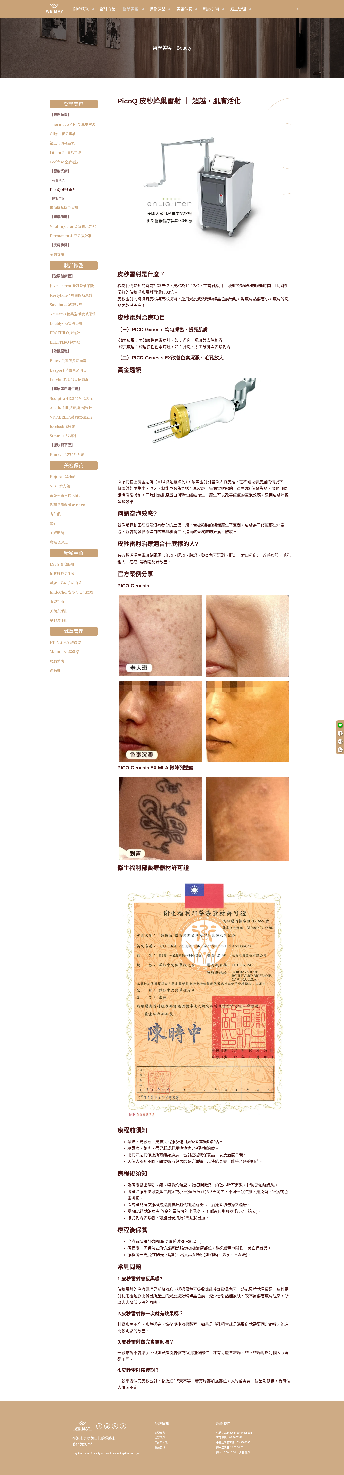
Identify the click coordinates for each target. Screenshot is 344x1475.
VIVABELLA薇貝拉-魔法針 (72, 417)
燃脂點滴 (57, 660)
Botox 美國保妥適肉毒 (68, 360)
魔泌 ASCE (59, 542)
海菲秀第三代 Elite (65, 495)
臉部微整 (157, 9)
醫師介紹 (108, 9)
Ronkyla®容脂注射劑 (67, 454)
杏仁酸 (55, 513)
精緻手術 (211, 9)
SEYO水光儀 (60, 485)
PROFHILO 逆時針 (65, 332)
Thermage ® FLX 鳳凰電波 (73, 124)
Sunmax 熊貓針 (63, 435)
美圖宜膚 (57, 254)
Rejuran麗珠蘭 (62, 476)
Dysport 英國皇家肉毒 (68, 370)
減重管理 (238, 9)
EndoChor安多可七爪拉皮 (71, 592)
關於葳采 (81, 9)
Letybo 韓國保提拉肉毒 (69, 379)
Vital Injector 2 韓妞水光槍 (73, 226)
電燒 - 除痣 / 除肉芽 (66, 582)
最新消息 (160, 1437)
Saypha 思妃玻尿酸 (66, 304)
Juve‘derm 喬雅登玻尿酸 (72, 285)
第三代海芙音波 (62, 143)
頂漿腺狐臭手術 (62, 573)
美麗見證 (160, 1447)
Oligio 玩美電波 (63, 133)
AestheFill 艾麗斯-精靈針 (71, 407)
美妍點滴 (57, 532)
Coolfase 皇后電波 (64, 161)
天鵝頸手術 (59, 610)
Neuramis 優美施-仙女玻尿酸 (72, 313)
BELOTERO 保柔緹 (65, 342)
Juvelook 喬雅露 (62, 426)
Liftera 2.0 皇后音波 (65, 152)
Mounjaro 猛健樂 (64, 651)
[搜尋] (298, 9)
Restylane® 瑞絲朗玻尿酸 (71, 295)
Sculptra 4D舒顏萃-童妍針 (72, 398)
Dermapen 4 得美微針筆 (70, 235)
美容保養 (184, 9)
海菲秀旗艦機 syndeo (67, 504)
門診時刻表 (161, 1442)
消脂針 (55, 670)
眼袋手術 (57, 601)
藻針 (53, 523)
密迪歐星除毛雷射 (64, 207)
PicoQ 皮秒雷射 (63, 189)
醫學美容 (131, 9)
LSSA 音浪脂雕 (62, 564)
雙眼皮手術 (59, 620)
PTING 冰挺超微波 (65, 642)
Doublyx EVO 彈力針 (66, 323)
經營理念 (160, 1432)
